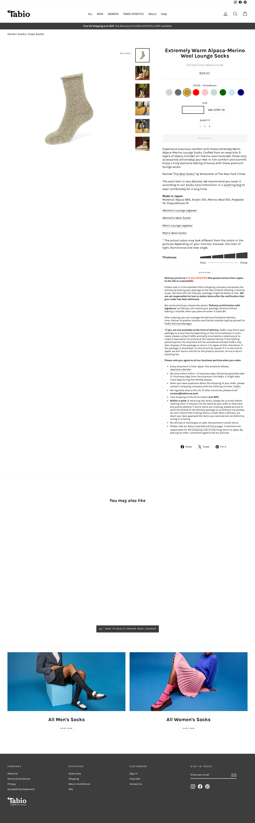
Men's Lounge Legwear (177, 225)
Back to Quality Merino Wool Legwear (130, 629)
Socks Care (193, 185)
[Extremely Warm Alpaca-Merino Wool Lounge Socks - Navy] (10, 565)
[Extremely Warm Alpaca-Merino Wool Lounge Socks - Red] (25, 561)
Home (11, 34)
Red (196, 92)
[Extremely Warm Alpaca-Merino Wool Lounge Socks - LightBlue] (45, 561)
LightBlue (232, 92)
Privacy (11, 784)
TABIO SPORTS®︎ (133, 14)
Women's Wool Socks (176, 218)
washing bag (232, 185)
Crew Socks (36, 34)
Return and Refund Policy (202, 426)
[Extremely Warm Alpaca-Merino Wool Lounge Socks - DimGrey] (15, 561)
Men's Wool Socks (174, 233)
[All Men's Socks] (66, 681)
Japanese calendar (180, 369)
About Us (12, 773)
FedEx (237, 386)
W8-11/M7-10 (216, 110)
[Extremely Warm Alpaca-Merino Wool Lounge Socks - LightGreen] (35, 561)
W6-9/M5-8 (193, 110)
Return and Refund (79, 784)
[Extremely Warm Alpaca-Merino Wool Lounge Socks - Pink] (30, 561)
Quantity (205, 120)
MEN (100, 14)
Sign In (134, 773)
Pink (205, 92)
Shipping (74, 778)
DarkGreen (223, 92)
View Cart (135, 778)
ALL (90, 14)
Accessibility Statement (21, 789)
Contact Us (136, 784)
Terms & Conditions (18, 778)
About (152, 14)
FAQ (71, 789)
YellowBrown (187, 92)
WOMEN (113, 14)
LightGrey (169, 92)
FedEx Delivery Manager (178, 323)
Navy (241, 92)
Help (164, 14)
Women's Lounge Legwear (179, 210)
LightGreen (214, 92)
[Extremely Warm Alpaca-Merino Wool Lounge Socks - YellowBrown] (20, 561)
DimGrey (178, 92)
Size (204, 103)
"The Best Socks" (184, 174)
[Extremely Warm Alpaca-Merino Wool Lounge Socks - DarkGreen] (40, 561)
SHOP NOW (66, 728)
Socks (22, 34)
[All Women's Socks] (189, 681)
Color (205, 85)
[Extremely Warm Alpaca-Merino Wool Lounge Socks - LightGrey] (10, 561)
